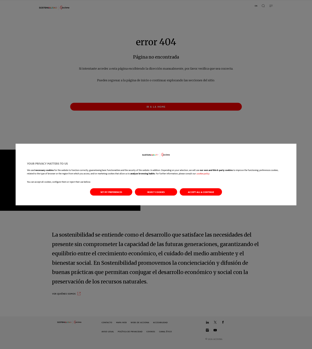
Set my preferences (111, 191)
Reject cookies (156, 191)
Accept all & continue (201, 191)
